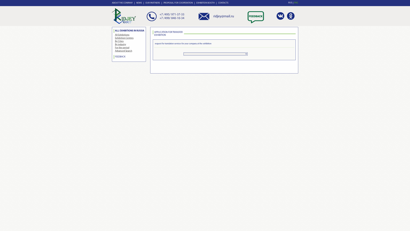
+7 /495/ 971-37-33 (172, 14)
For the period (122, 48)
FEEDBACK (120, 57)
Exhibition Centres (124, 38)
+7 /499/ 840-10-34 (172, 18)
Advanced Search (123, 51)
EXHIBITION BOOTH (205, 3)
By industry (120, 44)
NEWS (139, 3)
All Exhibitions (122, 35)
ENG (296, 3)
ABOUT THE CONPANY (122, 3)
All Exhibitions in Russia (129, 31)
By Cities (119, 41)
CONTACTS (223, 3)
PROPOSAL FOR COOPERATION (178, 3)
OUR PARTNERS (152, 3)
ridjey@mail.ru (223, 16)
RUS (290, 3)
